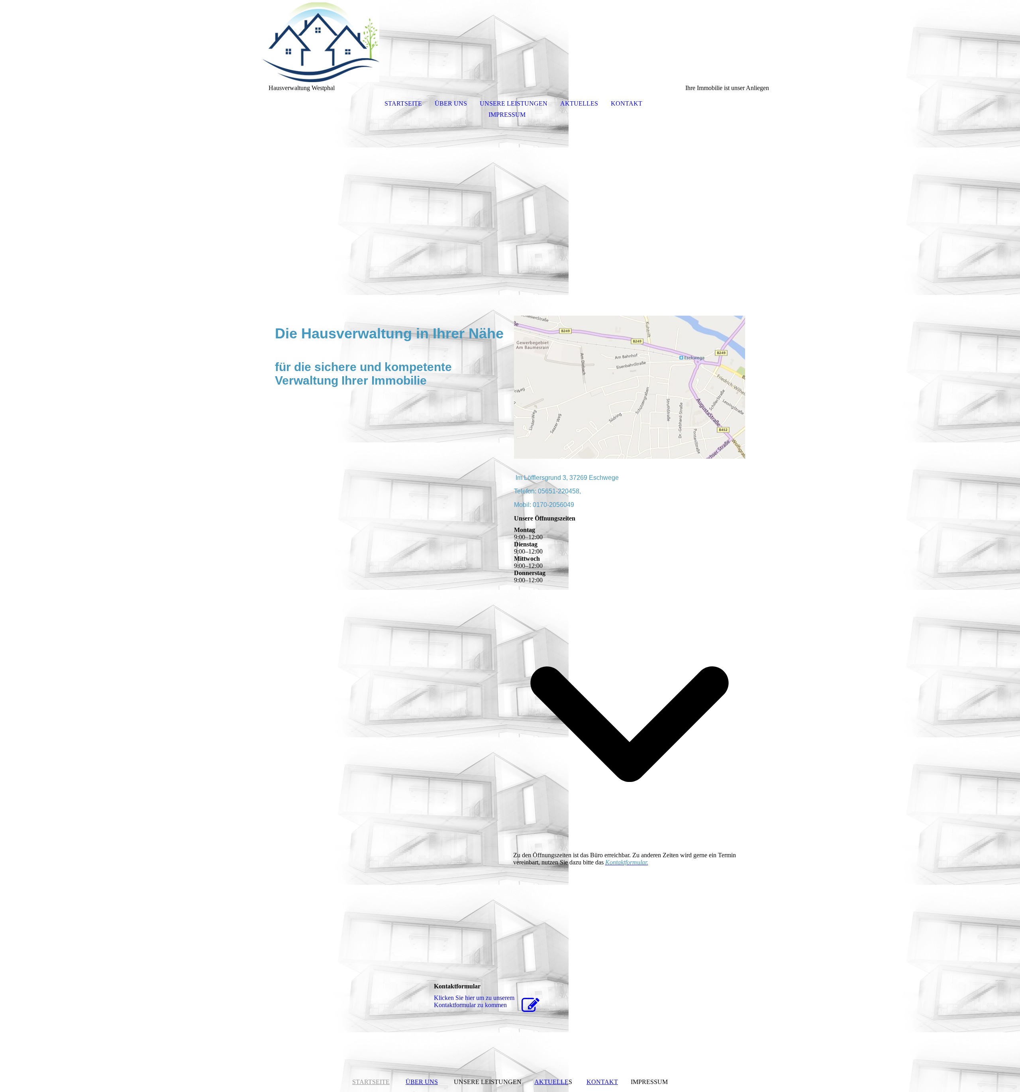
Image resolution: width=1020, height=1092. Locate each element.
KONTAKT (626, 103)
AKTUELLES (579, 103)
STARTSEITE (403, 103)
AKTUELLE (551, 1081)
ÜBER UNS (451, 103)
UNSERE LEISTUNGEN (513, 103)
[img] (510, 42)
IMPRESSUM (507, 114)
